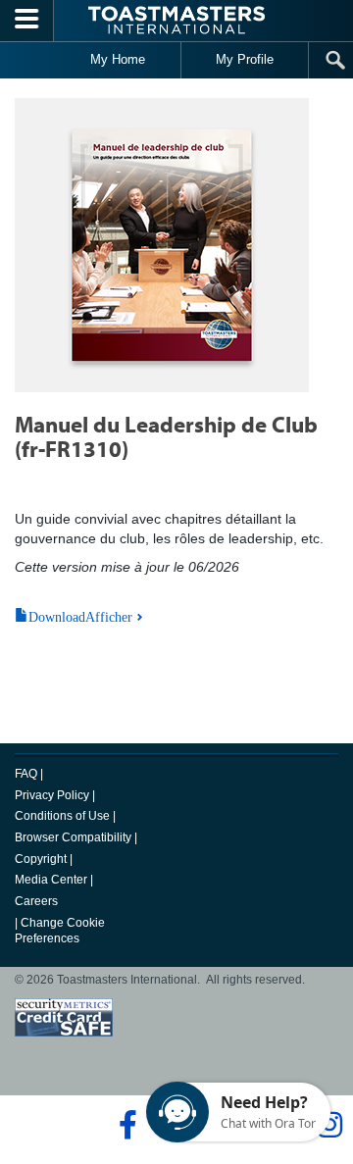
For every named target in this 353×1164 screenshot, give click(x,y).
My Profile (245, 59)
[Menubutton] (27, 20)
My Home (117, 59)
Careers (36, 901)
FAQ (26, 774)
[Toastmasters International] (176, 20)
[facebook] (125, 1124)
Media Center (51, 879)
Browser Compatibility (73, 837)
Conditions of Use (62, 816)
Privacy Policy (52, 795)
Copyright (41, 859)
